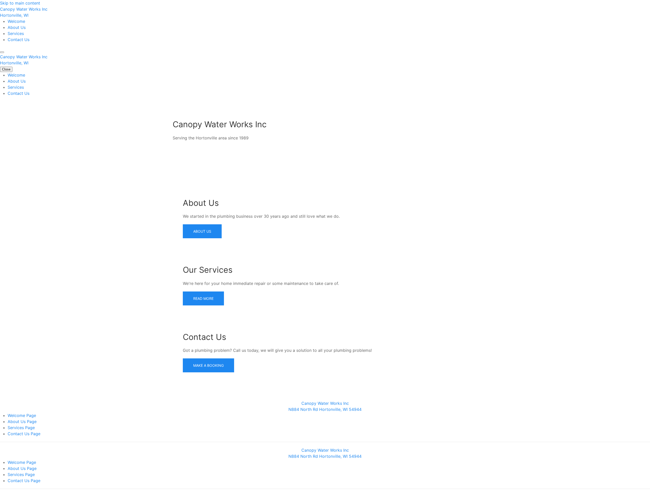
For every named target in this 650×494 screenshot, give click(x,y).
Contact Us (18, 39)
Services (16, 33)
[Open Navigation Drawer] (2, 52)
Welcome (16, 21)
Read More (203, 298)
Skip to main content (20, 3)
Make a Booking (208, 365)
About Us (17, 27)
